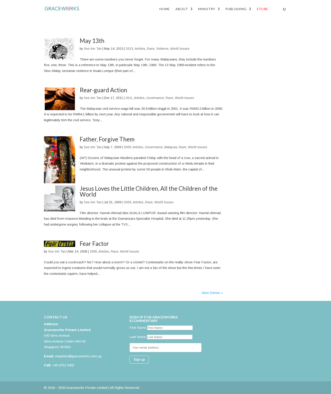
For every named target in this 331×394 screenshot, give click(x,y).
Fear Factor (94, 243)
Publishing (236, 9)
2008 (93, 251)
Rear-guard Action (103, 90)
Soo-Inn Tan (93, 48)
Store (262, 9)
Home (164, 9)
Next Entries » (212, 293)
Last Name (137, 337)
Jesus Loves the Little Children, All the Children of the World (149, 191)
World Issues (179, 48)
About (181, 9)
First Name (137, 327)
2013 (129, 48)
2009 (127, 147)
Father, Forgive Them (107, 139)
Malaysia (170, 147)
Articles (140, 48)
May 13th (92, 40)
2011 (128, 98)
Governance (155, 98)
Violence (162, 48)
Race (150, 48)
